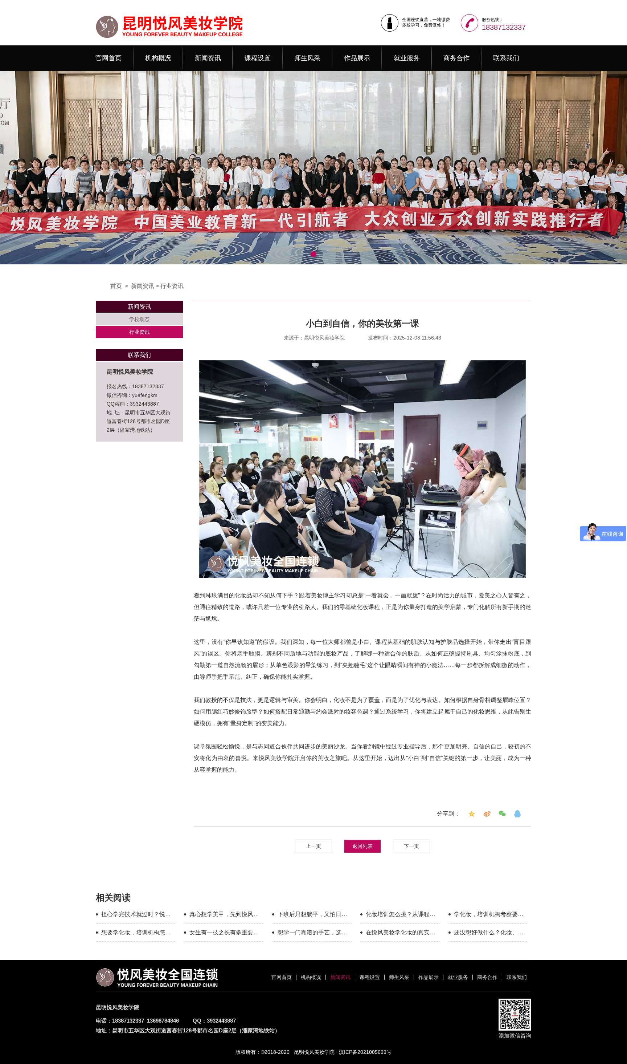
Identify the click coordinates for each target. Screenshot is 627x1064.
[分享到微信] (502, 813)
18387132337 (504, 27)
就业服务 (407, 58)
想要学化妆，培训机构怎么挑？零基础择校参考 (136, 933)
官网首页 (108, 58)
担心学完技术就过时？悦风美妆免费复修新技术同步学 (136, 915)
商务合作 (456, 58)
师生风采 (307, 58)
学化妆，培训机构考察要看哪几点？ (489, 915)
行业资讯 (172, 286)
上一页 (313, 846)
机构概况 (158, 58)
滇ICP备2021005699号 (365, 1052)
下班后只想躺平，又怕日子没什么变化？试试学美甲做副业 (312, 915)
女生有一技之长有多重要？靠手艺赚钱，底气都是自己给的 (224, 933)
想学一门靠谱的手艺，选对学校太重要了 (312, 933)
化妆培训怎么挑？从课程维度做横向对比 (400, 915)
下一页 (411, 846)
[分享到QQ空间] (471, 813)
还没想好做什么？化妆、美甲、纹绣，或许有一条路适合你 (489, 933)
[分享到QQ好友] (517, 813)
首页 (116, 286)
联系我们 (506, 58)
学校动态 (139, 319)
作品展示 (357, 58)
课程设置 (258, 58)
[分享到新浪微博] (487, 813)
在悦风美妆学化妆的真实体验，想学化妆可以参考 (400, 933)
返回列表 (362, 846)
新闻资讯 (208, 58)
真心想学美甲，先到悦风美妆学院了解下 (224, 915)
